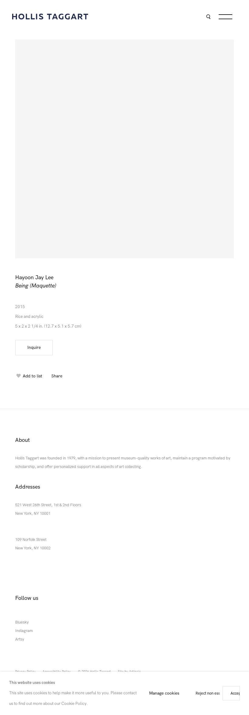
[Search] (208, 17)
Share (56, 376)
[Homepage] (50, 16)
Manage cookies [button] (164, 693)
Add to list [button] (32, 376)
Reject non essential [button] (213, 693)
